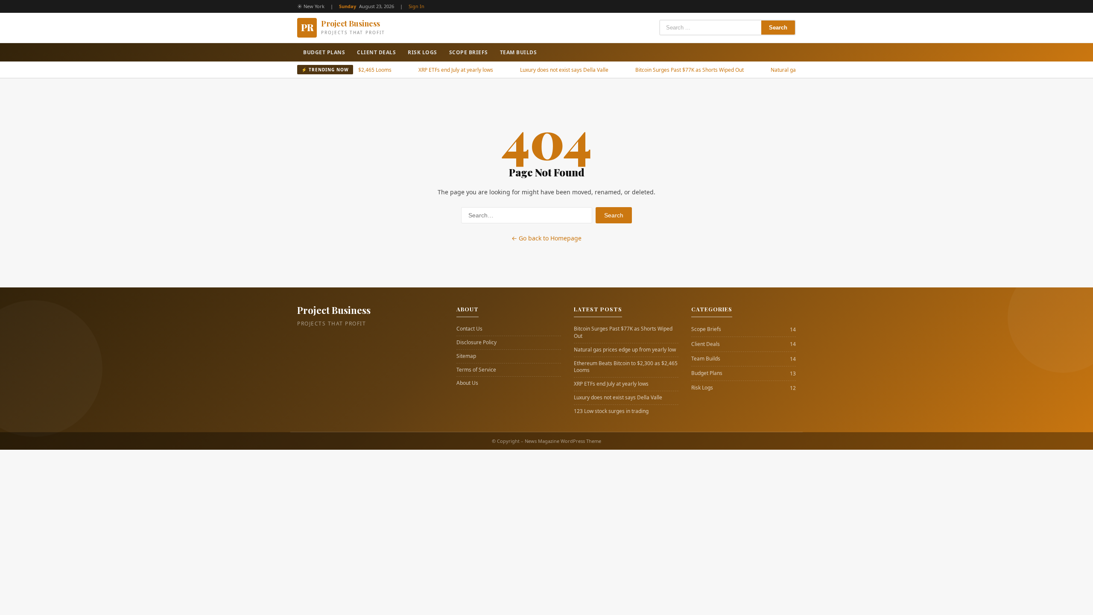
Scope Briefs (468, 52)
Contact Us (469, 328)
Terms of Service (476, 369)
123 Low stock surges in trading (611, 411)
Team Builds (518, 52)
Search (778, 27)
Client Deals (376, 52)
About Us (467, 383)
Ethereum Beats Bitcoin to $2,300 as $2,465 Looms (626, 367)
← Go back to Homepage (546, 238)
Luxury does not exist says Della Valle (547, 69)
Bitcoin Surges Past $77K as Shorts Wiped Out (672, 69)
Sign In (416, 6)
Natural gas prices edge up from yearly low (625, 349)
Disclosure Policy (476, 342)
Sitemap (466, 356)
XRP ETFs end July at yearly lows (438, 69)
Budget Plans (324, 52)
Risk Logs (422, 52)
